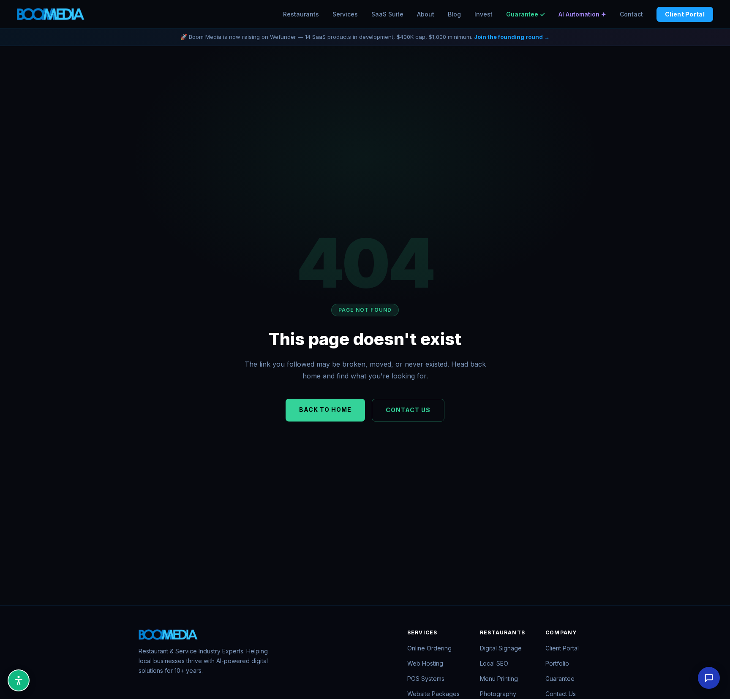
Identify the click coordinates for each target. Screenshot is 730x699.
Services (345, 14)
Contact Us (408, 409)
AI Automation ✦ (582, 14)
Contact (631, 14)
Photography (498, 693)
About (425, 14)
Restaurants (301, 14)
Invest (483, 14)
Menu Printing (499, 678)
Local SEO (494, 663)
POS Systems (425, 678)
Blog (454, 14)
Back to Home (325, 409)
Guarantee (560, 678)
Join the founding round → (512, 36)
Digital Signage (501, 648)
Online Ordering (429, 648)
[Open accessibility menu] (19, 680)
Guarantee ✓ (525, 14)
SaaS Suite (387, 14)
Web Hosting (425, 663)
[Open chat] (709, 678)
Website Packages (433, 693)
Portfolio (557, 663)
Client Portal (685, 14)
